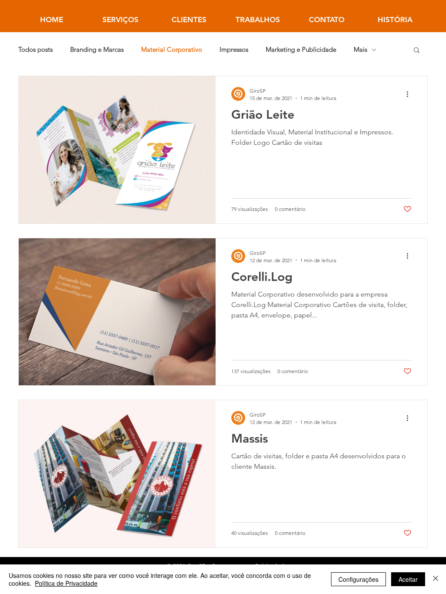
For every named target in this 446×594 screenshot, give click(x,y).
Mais (360, 49)
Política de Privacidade (66, 583)
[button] (416, 50)
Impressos (234, 49)
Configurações (358, 579)
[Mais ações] (410, 94)
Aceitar (408, 579)
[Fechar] (435, 579)
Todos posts (35, 49)
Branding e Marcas (97, 49)
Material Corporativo (171, 49)
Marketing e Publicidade (301, 49)
